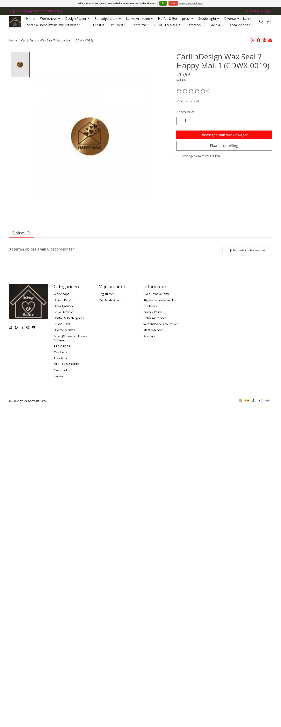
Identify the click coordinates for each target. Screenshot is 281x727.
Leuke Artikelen (64, 312)
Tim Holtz (60, 352)
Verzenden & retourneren (161, 324)
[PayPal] (254, 401)
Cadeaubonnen (239, 25)
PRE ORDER (95, 25)
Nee (173, 3)
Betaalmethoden (154, 318)
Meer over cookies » (191, 3)
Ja (163, 3)
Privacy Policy (152, 312)
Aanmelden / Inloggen (258, 11)
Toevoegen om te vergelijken (200, 156)
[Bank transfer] (267, 401)
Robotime (60, 358)
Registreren (107, 294)
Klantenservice (153, 330)
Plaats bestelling (224, 145)
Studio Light (62, 324)
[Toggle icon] (261, 22)
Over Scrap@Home (156, 294)
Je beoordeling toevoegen (247, 250)
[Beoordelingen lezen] (191, 90)
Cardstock (61, 370)
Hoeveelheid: (185, 112)
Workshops (61, 294)
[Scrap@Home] (15, 21)
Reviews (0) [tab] (21, 232)
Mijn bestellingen (110, 300)
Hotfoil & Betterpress (69, 318)
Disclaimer (150, 306)
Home (30, 18)
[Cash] (240, 401)
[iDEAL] (247, 401)
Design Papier (63, 300)
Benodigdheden (64, 306)
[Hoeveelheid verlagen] (181, 121)
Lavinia (58, 376)
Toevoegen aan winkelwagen (224, 134)
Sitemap (149, 336)
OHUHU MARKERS (168, 25)
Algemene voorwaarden (159, 300)
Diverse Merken (64, 330)
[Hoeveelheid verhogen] (190, 121)
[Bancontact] (260, 401)
